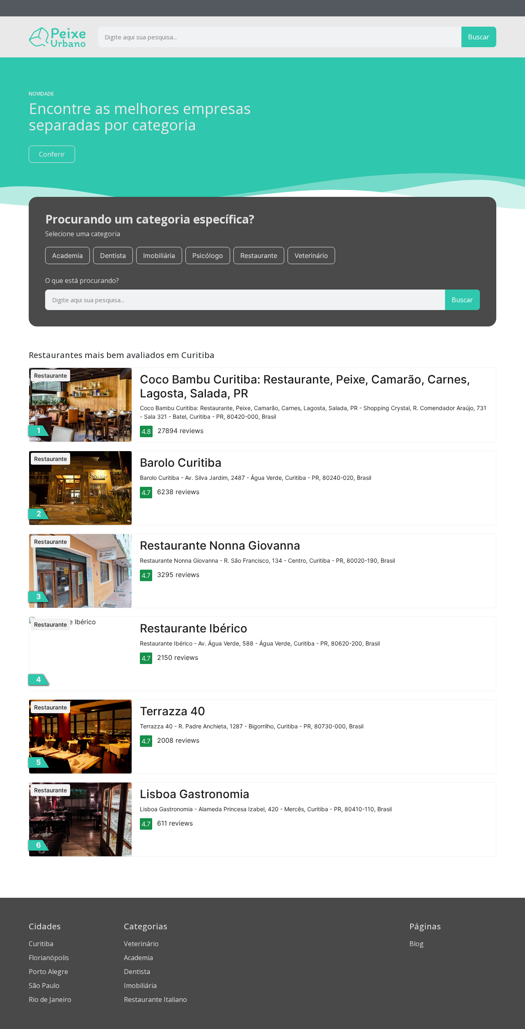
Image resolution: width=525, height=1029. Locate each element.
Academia (67, 255)
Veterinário (311, 255)
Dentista (113, 255)
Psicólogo (207, 255)
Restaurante (258, 255)
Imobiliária (159, 255)
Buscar (478, 36)
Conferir (52, 154)
